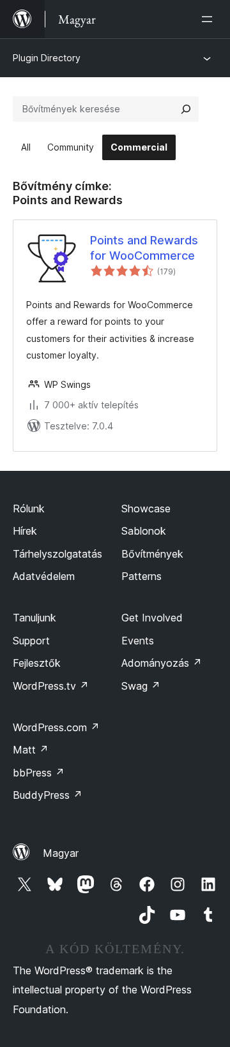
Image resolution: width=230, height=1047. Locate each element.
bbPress (39, 772)
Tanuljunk (34, 617)
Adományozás (161, 663)
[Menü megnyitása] (209, 19)
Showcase (146, 508)
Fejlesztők (37, 663)
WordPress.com (56, 727)
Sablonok (143, 530)
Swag (140, 685)
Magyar (61, 853)
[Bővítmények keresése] (186, 109)
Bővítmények (152, 553)
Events (137, 640)
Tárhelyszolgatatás (57, 553)
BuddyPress (47, 795)
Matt (31, 749)
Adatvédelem (44, 576)
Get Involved (152, 617)
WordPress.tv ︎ (51, 685)
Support (31, 640)
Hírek (25, 530)
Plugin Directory (46, 57)
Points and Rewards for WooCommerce (144, 248)
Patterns (141, 576)
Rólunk (29, 508)
